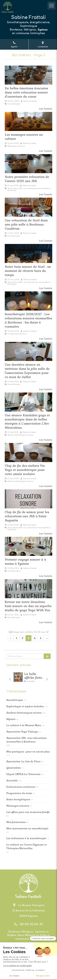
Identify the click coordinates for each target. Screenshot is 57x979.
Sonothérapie (14, 700)
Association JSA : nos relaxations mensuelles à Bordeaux (26, 739)
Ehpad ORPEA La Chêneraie (23, 774)
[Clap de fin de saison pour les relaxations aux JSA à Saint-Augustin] (28, 498)
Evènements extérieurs (20, 787)
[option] (28, 678)
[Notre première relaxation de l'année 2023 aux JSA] (28, 163)
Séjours (10, 719)
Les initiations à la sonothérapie (26, 838)
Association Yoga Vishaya (22, 731)
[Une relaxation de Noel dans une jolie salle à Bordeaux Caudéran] (28, 207)
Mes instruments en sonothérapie (27, 828)
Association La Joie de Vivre (23, 761)
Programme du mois (19, 793)
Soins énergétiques (18, 799)
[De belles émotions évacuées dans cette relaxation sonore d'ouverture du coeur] (28, 75)
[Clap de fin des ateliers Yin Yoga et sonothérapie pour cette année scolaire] (28, 452)
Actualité (12, 780)
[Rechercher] (47, 656)
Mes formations (16, 822)
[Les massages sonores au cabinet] (28, 121)
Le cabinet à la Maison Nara (23, 725)
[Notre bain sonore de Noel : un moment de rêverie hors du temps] (28, 253)
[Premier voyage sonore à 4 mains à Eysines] (28, 546)
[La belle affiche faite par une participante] (18, 677)
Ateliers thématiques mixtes (23, 712)
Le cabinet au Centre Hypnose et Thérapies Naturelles (26, 846)
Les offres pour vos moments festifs (28, 812)
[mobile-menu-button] (51, 6)
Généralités (13, 767)
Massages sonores (17, 805)
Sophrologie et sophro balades (25, 706)
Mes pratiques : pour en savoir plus (28, 751)
